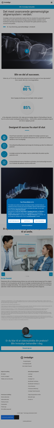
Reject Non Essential (39, 221)
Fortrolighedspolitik (31, 216)
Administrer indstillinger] (27, 225)
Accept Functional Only (14, 221)
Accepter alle (27, 221)
